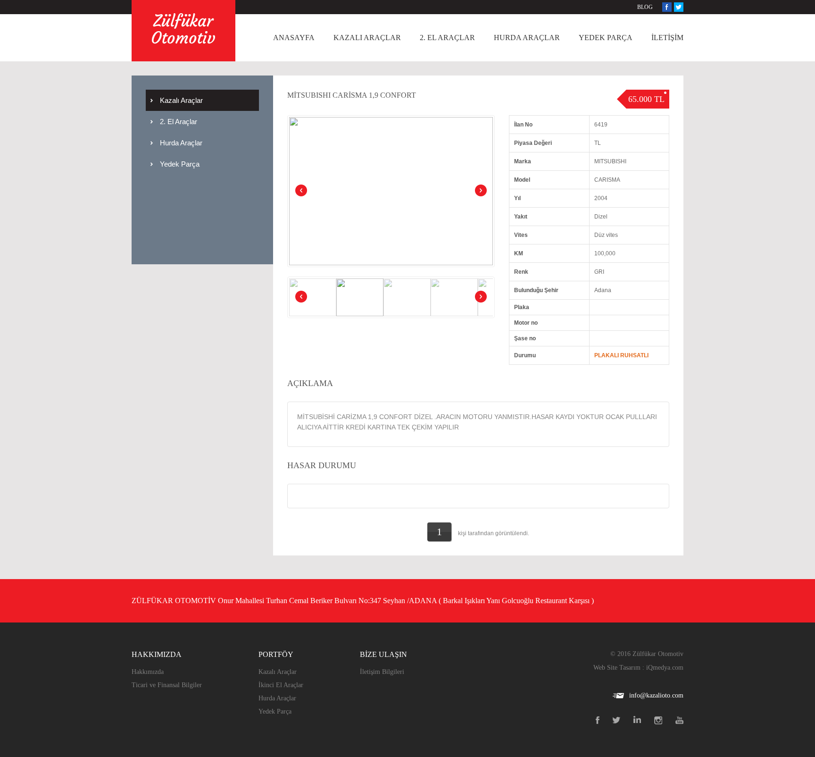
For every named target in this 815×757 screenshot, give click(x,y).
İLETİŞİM (667, 38)
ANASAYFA (294, 38)
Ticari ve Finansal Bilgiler (167, 685)
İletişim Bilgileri (382, 671)
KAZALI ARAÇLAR (367, 38)
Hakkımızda (148, 671)
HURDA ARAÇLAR (527, 38)
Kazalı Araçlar (181, 100)
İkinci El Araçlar (280, 685)
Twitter (678, 7)
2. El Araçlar (178, 122)
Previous (302, 191)
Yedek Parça (180, 164)
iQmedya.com (664, 667)
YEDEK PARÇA (605, 38)
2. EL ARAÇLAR (447, 38)
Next (480, 191)
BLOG (645, 7)
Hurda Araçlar (181, 143)
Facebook (667, 7)
